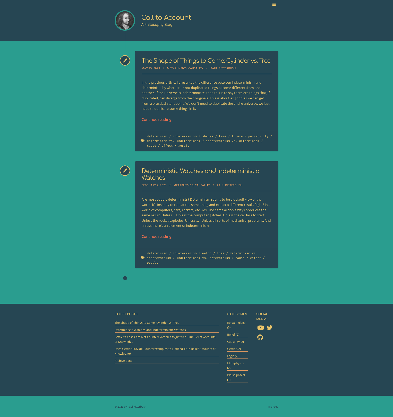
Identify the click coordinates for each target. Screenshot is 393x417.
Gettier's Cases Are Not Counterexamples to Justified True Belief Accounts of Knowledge (165, 339)
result (183, 146)
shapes (207, 136)
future (237, 136)
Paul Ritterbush (223, 68)
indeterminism (185, 136)
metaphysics (177, 68)
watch (206, 253)
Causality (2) (235, 342)
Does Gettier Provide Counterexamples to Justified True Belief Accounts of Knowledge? (165, 351)
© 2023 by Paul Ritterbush (130, 406)
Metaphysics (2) (235, 365)
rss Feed (273, 406)
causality (195, 68)
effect (167, 146)
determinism (157, 136)
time (222, 136)
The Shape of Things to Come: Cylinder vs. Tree (206, 61)
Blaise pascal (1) (236, 377)
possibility (258, 136)
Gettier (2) (234, 349)
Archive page (123, 361)
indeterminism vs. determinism (232, 141)
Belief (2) (233, 334)
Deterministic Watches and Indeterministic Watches (150, 330)
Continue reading (156, 119)
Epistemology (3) (236, 325)
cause (151, 146)
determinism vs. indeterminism (173, 141)
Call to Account (166, 17)
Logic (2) (232, 356)
